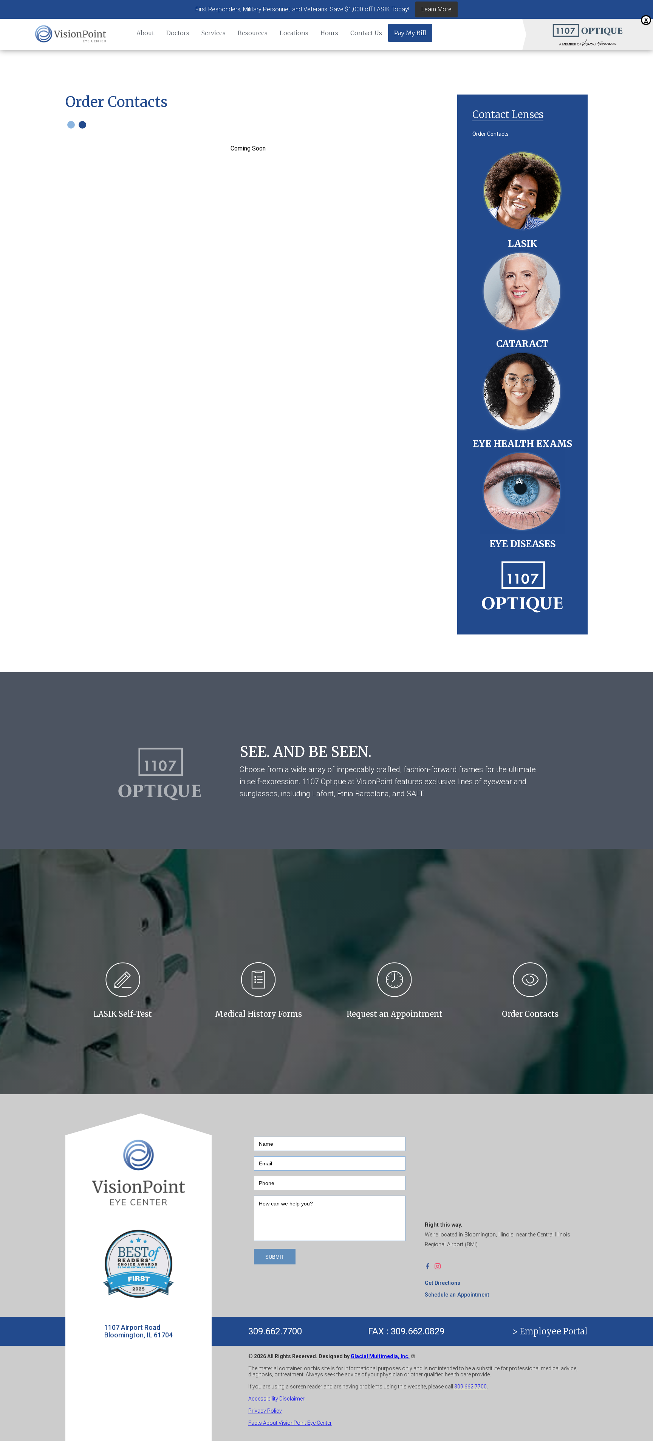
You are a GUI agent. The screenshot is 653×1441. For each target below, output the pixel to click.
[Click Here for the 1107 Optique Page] (587, 30)
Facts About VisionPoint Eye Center (290, 1423)
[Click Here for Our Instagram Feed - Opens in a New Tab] (439, 1266)
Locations (294, 33)
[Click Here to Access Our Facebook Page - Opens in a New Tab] (430, 1266)
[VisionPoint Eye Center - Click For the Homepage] (71, 34)
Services (213, 33)
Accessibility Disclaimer (276, 1399)
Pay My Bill (410, 33)
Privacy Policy (265, 1411)
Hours (329, 33)
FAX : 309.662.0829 (406, 1331)
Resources (253, 33)
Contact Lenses (507, 114)
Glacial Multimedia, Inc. (380, 1356)
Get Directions (442, 1283)
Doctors (177, 33)
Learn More (436, 9)
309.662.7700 (275, 1331)
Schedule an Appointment (457, 1295)
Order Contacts (490, 134)
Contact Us (366, 33)
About (145, 33)
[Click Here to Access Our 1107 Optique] (522, 584)
